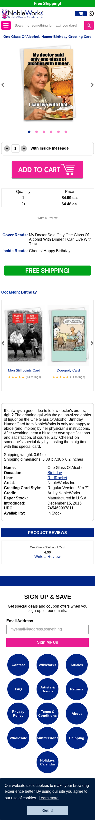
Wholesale (18, 738)
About (77, 713)
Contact (18, 665)
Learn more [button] (48, 798)
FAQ (18, 689)
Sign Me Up (47, 642)
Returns (76, 689)
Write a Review (47, 218)
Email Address (19, 621)
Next (90, 84)
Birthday (29, 292)
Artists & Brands (47, 689)
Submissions (47, 738)
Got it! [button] (47, 810)
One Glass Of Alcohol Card (47, 547)
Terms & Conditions (47, 713)
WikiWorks (47, 665)
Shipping (76, 738)
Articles (76, 665)
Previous (5, 84)
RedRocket (57, 478)
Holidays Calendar (47, 762)
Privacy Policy (18, 713)
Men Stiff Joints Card (24, 370)
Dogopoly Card (68, 370)
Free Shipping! (47, 3)
